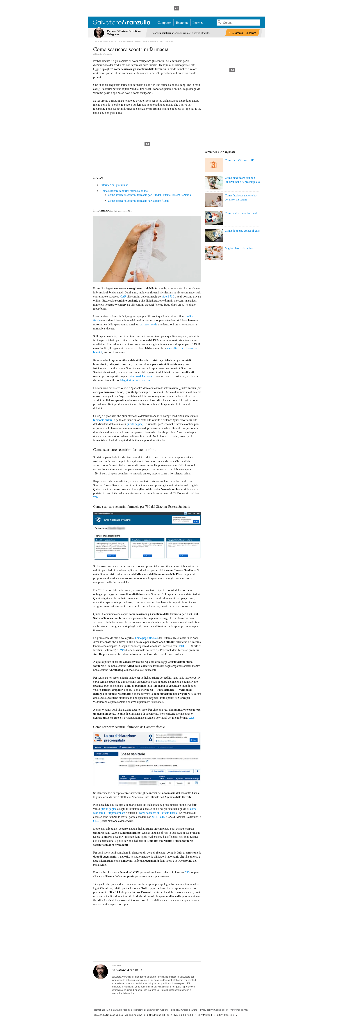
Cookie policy (221, 1010)
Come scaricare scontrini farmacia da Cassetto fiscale (138, 200)
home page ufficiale (146, 638)
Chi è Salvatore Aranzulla (119, 1010)
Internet (197, 22)
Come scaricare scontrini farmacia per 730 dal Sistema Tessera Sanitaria (149, 195)
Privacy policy (206, 1010)
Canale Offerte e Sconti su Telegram (124, 33)
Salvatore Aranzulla (103, 54)
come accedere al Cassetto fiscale (158, 813)
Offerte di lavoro (189, 1010)
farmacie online (102, 420)
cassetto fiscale (148, 324)
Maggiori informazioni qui (135, 380)
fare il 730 (168, 296)
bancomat (191, 348)
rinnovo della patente (142, 376)
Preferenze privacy (238, 1010)
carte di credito (175, 348)
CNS (122, 650)
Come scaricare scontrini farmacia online (124, 191)
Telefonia (182, 22)
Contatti (164, 1010)
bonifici (97, 352)
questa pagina (134, 424)
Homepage (99, 1010)
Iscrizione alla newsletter (146, 1010)
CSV (187, 872)
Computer (164, 22)
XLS (192, 717)
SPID (181, 646)
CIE (188, 646)
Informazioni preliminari (115, 185)
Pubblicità (175, 1010)
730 (95, 497)
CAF (123, 296)
